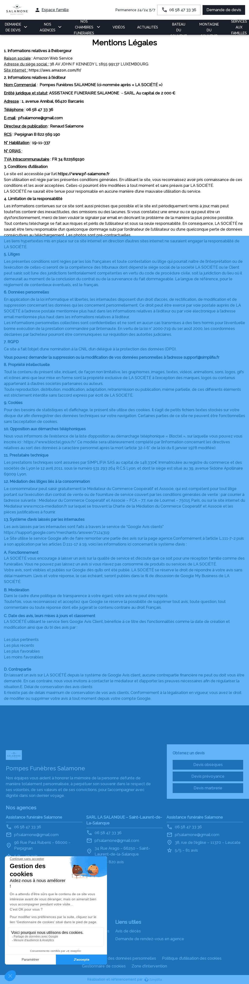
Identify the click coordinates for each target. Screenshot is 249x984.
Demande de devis (223, 10)
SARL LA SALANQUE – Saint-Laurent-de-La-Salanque (124, 820)
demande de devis (13, 27)
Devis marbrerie (208, 788)
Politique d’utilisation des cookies (192, 958)
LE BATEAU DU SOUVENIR (178, 27)
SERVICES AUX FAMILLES (239, 27)
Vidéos (119, 27)
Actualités (147, 27)
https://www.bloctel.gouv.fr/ (50, 442)
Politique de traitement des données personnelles (110, 958)
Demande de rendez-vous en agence (149, 939)
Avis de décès (128, 931)
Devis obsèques (208, 764)
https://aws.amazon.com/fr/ (55, 70)
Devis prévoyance (207, 776)
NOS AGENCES (47, 27)
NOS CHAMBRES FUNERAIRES (84, 27)
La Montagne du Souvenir (209, 27)
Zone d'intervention (149, 966)
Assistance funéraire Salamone (34, 817)
